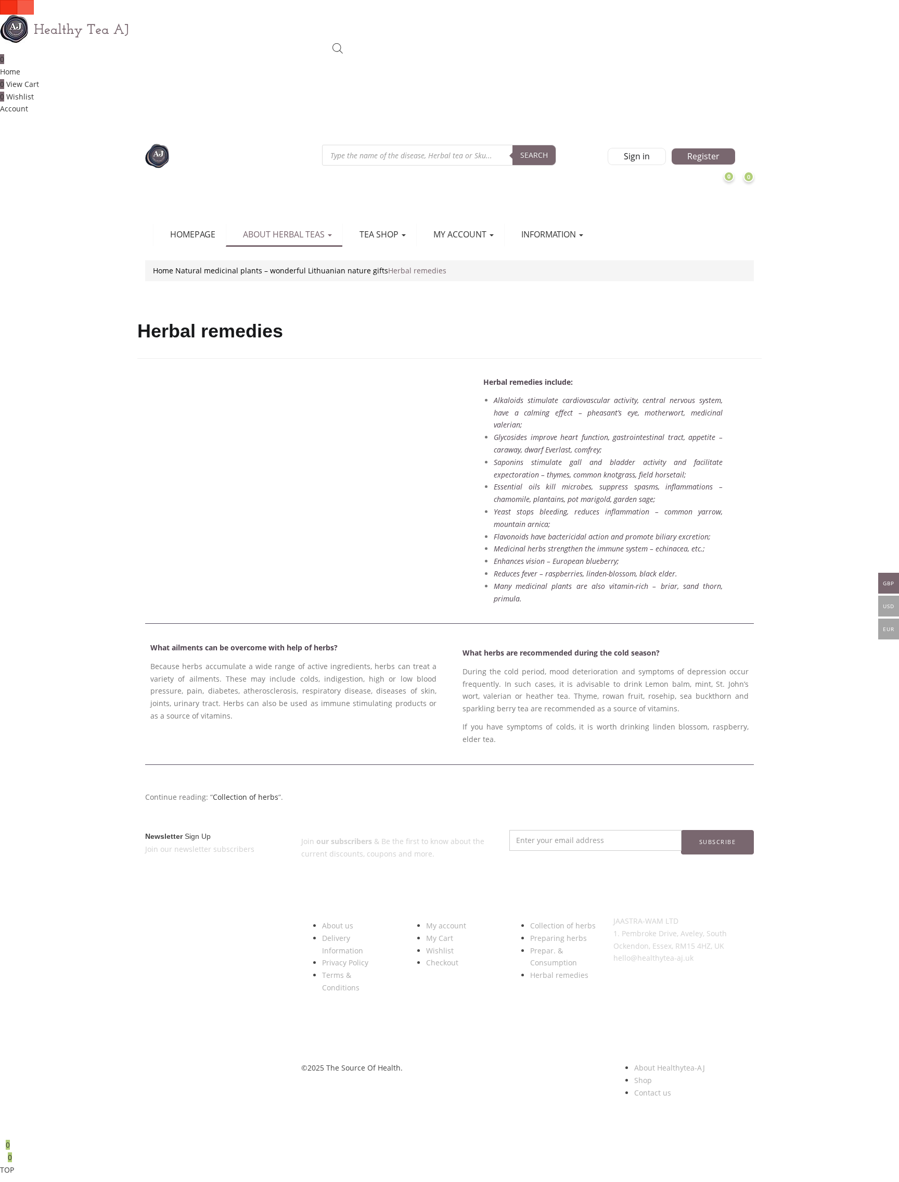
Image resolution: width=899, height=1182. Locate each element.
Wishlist (440, 950)
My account (446, 925)
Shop (643, 1080)
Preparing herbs (558, 938)
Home (10, 72)
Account (14, 109)
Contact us (652, 1093)
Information (549, 234)
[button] (765, 186)
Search (534, 155)
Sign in (637, 156)
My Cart (439, 938)
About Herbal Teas (285, 234)
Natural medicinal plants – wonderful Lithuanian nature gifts (281, 270)
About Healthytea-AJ (669, 1068)
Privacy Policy (345, 962)
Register (703, 156)
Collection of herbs (245, 797)
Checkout (442, 962)
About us (337, 925)
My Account (461, 234)
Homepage (192, 234)
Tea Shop (380, 234)
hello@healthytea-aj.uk (653, 958)
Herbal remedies (559, 975)
